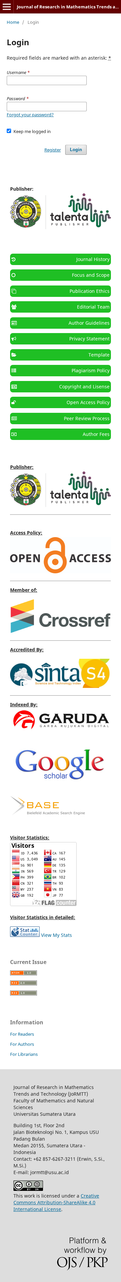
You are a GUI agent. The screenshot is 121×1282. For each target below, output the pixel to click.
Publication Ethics (90, 291)
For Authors (22, 1044)
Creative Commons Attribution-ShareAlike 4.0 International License (56, 1202)
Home (13, 22)
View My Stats (56, 935)
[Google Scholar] (60, 786)
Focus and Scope (91, 275)
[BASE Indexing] (47, 813)
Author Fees (96, 434)
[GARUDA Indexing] (60, 730)
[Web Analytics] (25, 935)
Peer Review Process (87, 418)
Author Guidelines (89, 323)
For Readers (22, 1034)
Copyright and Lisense (84, 386)
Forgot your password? (30, 115)
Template (99, 354)
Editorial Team (93, 307)
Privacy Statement (89, 338)
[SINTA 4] (60, 686)
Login (76, 149)
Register (52, 150)
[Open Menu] (6, 6)
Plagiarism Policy (91, 370)
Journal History (93, 259)
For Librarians (24, 1054)
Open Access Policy (88, 402)
